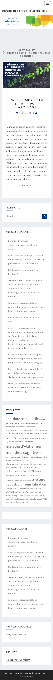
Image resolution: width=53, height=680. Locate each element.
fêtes (18, 438)
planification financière (17, 464)
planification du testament (32, 461)
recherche (32, 475)
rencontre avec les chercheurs (19, 480)
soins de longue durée (14, 489)
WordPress (41, 673)
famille (11, 437)
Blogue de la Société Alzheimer (24, 11)
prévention (9, 476)
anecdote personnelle (22, 418)
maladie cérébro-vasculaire (21, 441)
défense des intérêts (31, 433)
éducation (24, 502)
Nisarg (30, 676)
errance (44, 434)
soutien (38, 488)
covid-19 (22, 430)
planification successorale (38, 464)
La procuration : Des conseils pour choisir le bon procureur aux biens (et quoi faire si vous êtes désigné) (25, 358)
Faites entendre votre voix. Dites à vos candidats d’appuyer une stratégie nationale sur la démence (25, 373)
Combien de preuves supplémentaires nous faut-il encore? (23, 244)
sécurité (40, 495)
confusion (38, 427)
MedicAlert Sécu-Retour (13, 457)
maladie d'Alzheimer (24, 446)
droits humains (13, 433)
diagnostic (30, 430)
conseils (8, 430)
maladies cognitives (23, 452)
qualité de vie (19, 475)
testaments (9, 499)
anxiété (42, 419)
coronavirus (15, 430)
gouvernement (25, 438)
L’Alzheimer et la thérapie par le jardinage (26, 103)
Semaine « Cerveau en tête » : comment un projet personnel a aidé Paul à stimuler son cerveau (26, 306)
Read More (27, 185)
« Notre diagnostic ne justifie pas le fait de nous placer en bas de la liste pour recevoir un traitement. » (26, 259)
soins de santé (28, 488)
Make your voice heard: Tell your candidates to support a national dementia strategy (24, 387)
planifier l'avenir (13, 467)
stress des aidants (30, 496)
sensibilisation (35, 484)
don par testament (41, 430)
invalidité (35, 438)
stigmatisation (13, 492)
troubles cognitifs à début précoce (28, 499)
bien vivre (9, 423)
